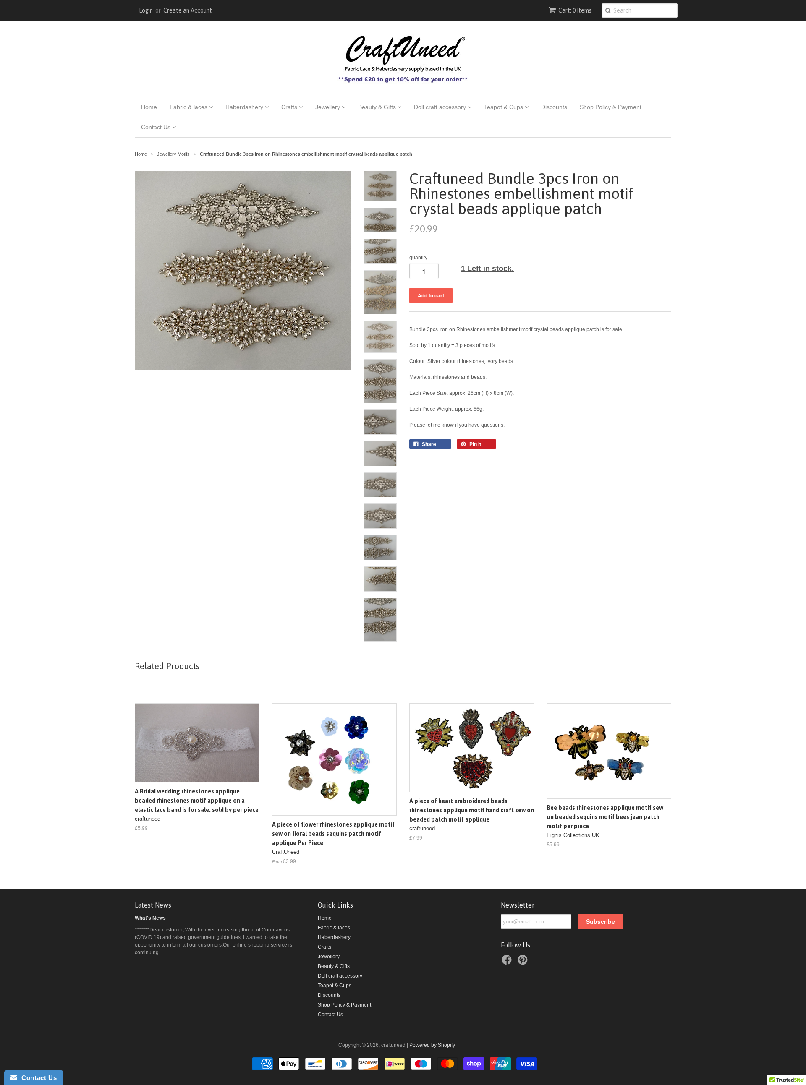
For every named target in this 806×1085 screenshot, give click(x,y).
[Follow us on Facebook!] (508, 962)
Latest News (153, 905)
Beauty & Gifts (378, 107)
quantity (418, 258)
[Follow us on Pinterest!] (524, 962)
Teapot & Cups (504, 107)
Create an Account (187, 10)
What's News (150, 918)
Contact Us (156, 127)
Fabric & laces (189, 107)
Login (146, 10)
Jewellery (328, 107)
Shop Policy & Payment (610, 107)
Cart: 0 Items (574, 10)
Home (149, 107)
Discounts (554, 107)
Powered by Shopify (432, 1045)
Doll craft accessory (441, 107)
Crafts (290, 107)
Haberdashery (245, 107)
